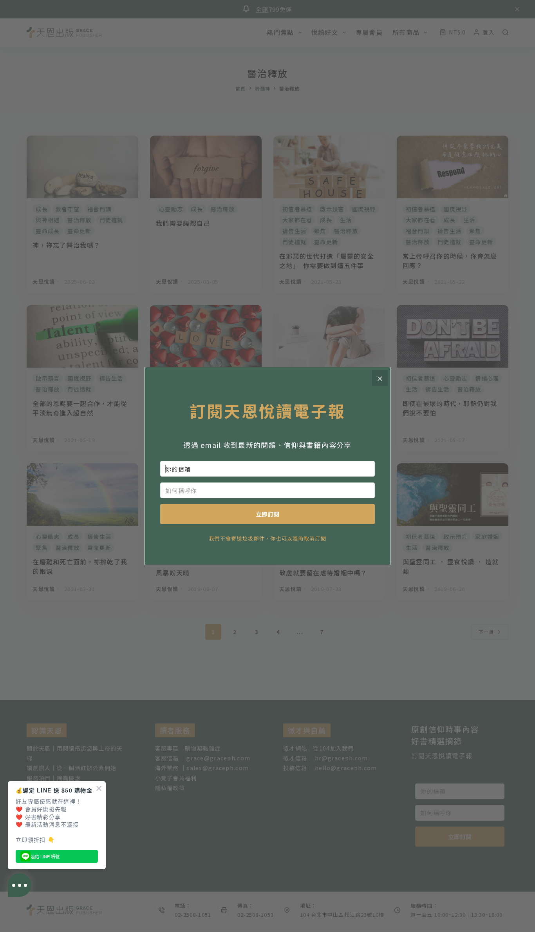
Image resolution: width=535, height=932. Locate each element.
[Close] (380, 378)
